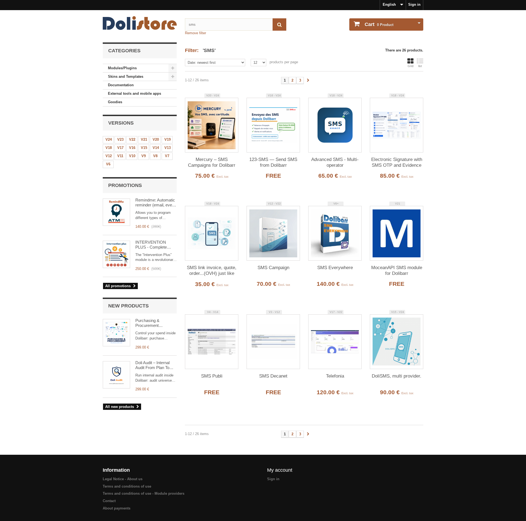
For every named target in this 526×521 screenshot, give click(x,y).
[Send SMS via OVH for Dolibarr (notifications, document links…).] (212, 233)
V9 (143, 156)
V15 (144, 148)
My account (279, 470)
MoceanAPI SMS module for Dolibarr (396, 270)
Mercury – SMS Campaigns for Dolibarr (211, 162)
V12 (108, 156)
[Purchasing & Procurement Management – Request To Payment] (116, 332)
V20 (156, 139)
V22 (132, 139)
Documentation (121, 85)
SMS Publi (211, 376)
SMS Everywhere (335, 267)
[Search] (279, 24)
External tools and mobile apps (134, 93)
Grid (410, 66)
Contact (109, 501)
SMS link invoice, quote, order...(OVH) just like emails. (211, 271)
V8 (155, 156)
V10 (132, 156)
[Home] (140, 23)
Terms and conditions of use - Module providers (143, 493)
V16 (132, 148)
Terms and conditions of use (127, 486)
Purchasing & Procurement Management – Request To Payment (154, 323)
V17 (120, 148)
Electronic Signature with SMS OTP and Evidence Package (396, 162)
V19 (167, 139)
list (420, 66)
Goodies (115, 102)
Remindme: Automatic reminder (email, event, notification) (155, 203)
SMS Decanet (273, 376)
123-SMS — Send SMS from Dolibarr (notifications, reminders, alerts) (273, 162)
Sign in (414, 4)
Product (379, 24)
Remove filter (195, 33)
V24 (108, 139)
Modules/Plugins (122, 68)
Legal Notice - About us (122, 479)
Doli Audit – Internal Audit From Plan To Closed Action (152, 365)
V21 (144, 139)
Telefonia (335, 376)
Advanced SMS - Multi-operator (335, 162)
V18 (108, 148)
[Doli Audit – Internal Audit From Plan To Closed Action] (116, 374)
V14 (156, 148)
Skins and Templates (125, 76)
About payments (116, 508)
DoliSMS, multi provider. (396, 376)
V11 (120, 156)
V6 (108, 164)
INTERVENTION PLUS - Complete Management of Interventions (151, 245)
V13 (167, 148)
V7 (167, 156)
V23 (120, 139)
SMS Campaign (273, 267)
